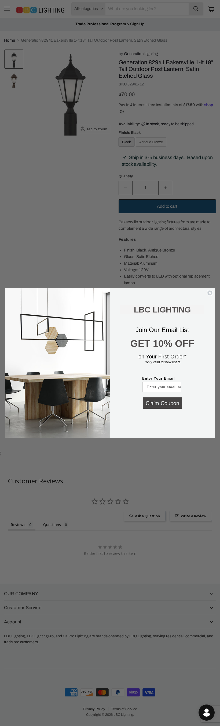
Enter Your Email (158, 378)
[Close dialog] (209, 293)
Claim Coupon (162, 403)
